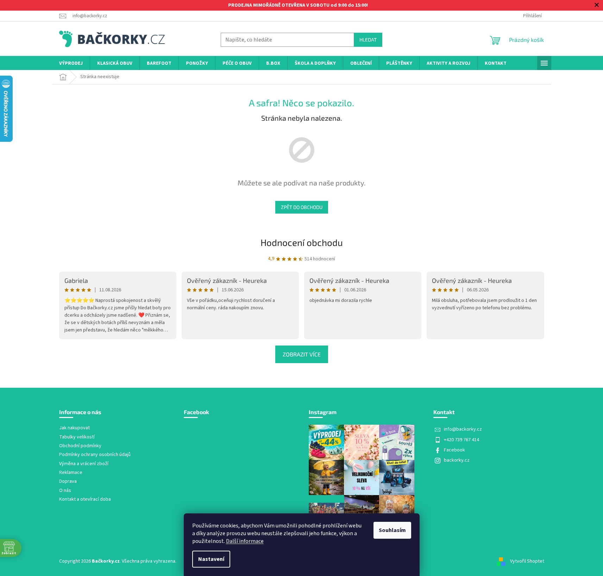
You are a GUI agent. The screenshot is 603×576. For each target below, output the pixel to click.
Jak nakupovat (74, 428)
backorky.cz (457, 460)
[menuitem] (71, 63)
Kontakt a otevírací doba (85, 499)
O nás (65, 490)
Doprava (68, 481)
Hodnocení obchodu (301, 242)
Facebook (454, 450)
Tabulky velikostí (77, 437)
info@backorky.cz (463, 429)
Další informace (245, 541)
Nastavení (211, 559)
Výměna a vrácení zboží (83, 464)
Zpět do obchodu (301, 207)
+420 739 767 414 (461, 439)
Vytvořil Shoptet (527, 561)
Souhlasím (392, 530)
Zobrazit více (302, 354)
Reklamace (70, 472)
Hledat (368, 40)
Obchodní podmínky (80, 446)
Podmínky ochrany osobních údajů (95, 454)
